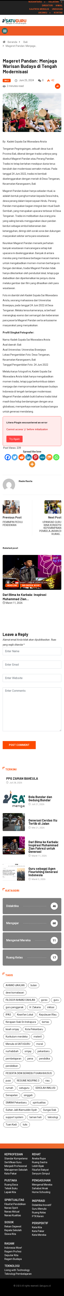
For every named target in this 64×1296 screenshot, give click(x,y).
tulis (25, 1124)
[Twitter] (15, 457)
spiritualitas (39, 1102)
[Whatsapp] (56, 457)
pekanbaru (44, 1051)
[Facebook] (8, 457)
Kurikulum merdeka (17, 1036)
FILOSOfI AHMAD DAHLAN (20, 1000)
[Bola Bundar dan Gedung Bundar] (14, 799)
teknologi (53, 1117)
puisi (8, 1080)
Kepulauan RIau (48, 1014)
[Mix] (49, 457)
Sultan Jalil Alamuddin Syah (21, 1109)
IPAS (8, 1014)
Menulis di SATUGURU (18, 1043)
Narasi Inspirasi (30, 609)
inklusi (50, 1007)
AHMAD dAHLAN (15, 985)
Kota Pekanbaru (34, 1029)
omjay (28, 1051)
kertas (45, 1021)
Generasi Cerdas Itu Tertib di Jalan (42, 821)
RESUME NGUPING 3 (28, 1080)
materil (38, 1036)
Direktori (47, 5)
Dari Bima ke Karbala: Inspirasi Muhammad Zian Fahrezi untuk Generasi (43, 847)
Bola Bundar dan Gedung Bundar (39, 619)
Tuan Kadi (11, 1124)
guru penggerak (14, 1007)
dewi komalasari (15, 992)
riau (47, 1080)
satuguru (24, 1087)
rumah (9, 1087)
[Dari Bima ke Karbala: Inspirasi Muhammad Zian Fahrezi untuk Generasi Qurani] (14, 845)
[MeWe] (42, 457)
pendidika (44, 1058)
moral (39, 1043)
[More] (32, 464)
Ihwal (59, 5)
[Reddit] (21, 457)
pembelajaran (13, 1058)
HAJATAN (54, 2)
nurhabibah (12, 1051)
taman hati (35, 1117)
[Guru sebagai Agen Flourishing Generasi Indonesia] (14, 872)
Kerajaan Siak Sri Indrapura (21, 1021)
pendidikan (12, 1065)
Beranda (12, 42)
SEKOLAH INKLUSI (45, 1087)
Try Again (14, 438)
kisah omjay (12, 1029)
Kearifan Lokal (25, 1014)
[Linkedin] (28, 457)
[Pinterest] (35, 457)
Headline (33, 817)
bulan (34, 985)
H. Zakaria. (35, 1007)
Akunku (42, 12)
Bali (25, 42)
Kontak (58, 12)
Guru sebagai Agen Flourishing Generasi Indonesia (43, 872)
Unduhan (57, 9)
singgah (28, 1095)
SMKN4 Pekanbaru (16, 1102)
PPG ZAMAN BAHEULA (22, 778)
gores (44, 1000)
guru (56, 1000)
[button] (5, 31)
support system (14, 1117)
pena (30, 1058)
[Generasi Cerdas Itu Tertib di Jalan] (14, 822)
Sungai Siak (49, 1109)
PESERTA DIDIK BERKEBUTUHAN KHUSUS (29, 1073)
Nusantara (35, 2)
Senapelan (12, 1095)
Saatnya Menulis (39, 9)
